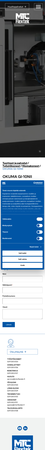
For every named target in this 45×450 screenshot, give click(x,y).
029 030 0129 (12, 391)
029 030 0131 (12, 402)
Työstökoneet (11, 166)
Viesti (5, 307)
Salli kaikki (22, 253)
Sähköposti (8, 285)
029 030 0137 (12, 373)
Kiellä (23, 265)
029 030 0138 (12, 411)
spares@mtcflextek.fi (15, 405)
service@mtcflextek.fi (16, 379)
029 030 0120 (12, 361)
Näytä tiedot (34, 247)
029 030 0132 (12, 396)
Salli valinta (22, 259)
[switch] (40, 225)
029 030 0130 (12, 385)
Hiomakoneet (30, 166)
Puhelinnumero (9, 296)
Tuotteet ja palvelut (15, 163)
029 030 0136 (12, 367)
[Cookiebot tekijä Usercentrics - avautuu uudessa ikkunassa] (33, 183)
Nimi (4, 274)
